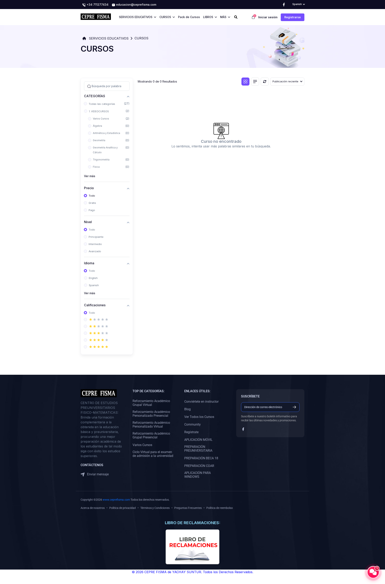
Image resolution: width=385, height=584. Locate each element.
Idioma (89, 263)
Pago (92, 210)
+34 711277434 (97, 4)
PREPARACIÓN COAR (199, 466)
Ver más (89, 176)
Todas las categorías (102, 103)
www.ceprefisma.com (116, 499)
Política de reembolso (219, 507)
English (93, 278)
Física (96, 166)
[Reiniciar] (265, 82)
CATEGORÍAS (94, 96)
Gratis (92, 202)
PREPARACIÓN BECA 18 (201, 458)
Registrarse (292, 17)
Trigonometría (101, 159)
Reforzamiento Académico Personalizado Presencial (151, 414)
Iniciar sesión (268, 17)
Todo (92, 195)
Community (192, 424)
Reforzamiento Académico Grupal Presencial (151, 435)
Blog (187, 409)
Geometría (99, 140)
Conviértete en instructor (201, 401)
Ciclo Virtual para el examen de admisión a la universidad (153, 454)
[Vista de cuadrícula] (245, 82)
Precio (89, 188)
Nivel (88, 222)
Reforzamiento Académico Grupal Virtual (151, 403)
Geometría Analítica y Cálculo (105, 150)
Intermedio (95, 244)
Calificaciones (94, 305)
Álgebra (97, 125)
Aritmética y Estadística (106, 133)
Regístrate (191, 432)
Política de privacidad (122, 507)
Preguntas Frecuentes (188, 507)
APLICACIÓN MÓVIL (198, 440)
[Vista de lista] (255, 82)
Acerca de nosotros (93, 507)
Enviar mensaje (97, 474)
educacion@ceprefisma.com (135, 4)
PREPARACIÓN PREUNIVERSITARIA (198, 448)
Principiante (96, 236)
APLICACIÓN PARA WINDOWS (197, 475)
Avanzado (95, 251)
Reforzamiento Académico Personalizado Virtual (151, 424)
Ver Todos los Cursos (199, 417)
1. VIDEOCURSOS (99, 111)
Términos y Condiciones (155, 507)
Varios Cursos (101, 118)
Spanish (94, 285)
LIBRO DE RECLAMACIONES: (192, 522)
